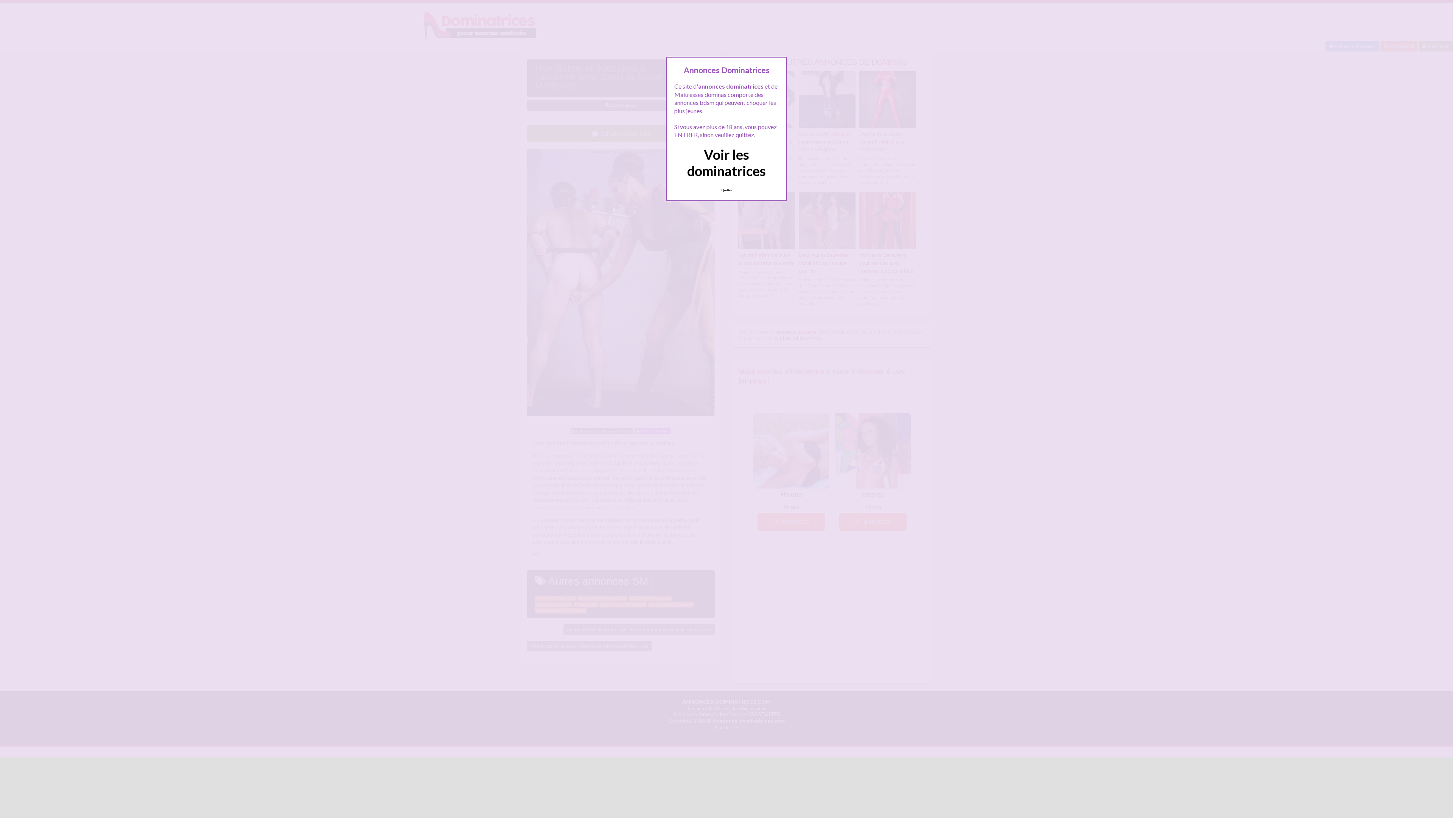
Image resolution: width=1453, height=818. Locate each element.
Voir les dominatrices (726, 162)
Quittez (726, 190)
